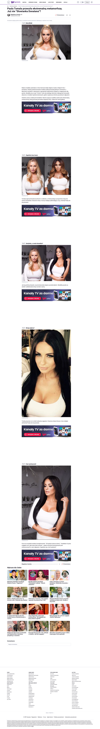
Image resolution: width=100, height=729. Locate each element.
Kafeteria (30, 691)
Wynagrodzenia (31, 705)
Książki (30, 685)
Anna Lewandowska (10, 673)
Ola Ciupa (52, 673)
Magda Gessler (31, 679)
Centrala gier (31, 702)
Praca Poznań (74, 693)
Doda (51, 678)
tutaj (32, 726)
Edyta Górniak (31, 673)
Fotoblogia (31, 697)
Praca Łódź (74, 690)
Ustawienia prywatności (70, 717)
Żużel (30, 703)
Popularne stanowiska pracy (77, 708)
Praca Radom (74, 694)
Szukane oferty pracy (76, 706)
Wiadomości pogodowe (54, 690)
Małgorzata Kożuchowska (33, 675)
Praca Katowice (75, 700)
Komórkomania (31, 694)
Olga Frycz (74, 675)
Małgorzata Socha (10, 679)
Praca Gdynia (74, 697)
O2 (50, 693)
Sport (8, 685)
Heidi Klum (52, 676)
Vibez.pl (51, 688)
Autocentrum (31, 699)
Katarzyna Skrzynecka (54, 675)
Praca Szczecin (74, 696)
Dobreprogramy (31, 693)
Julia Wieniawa (10, 675)
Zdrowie (8, 694)
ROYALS (65, 2)
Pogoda (8, 697)
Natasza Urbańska (75, 678)
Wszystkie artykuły (53, 684)
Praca (8, 696)
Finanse (8, 690)
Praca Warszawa (75, 687)
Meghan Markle (10, 678)
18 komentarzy (60, 15)
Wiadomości (9, 684)
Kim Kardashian (53, 679)
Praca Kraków (74, 688)
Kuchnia (30, 687)
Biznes (8, 687)
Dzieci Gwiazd (42, 2)
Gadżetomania (31, 696)
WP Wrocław (31, 700)
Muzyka (24, 2)
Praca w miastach (75, 702)
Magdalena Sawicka (15, 14)
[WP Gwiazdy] (17, 2)
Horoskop (30, 688)
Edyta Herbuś (74, 679)
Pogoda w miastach (54, 691)
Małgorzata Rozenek (32, 678)
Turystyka (30, 690)
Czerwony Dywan (33, 2)
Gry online (9, 699)
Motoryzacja (9, 691)
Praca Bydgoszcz (75, 699)
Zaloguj (87, 2)
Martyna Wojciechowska (76, 681)
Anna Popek (52, 681)
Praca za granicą (75, 703)
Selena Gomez (31, 676)
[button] (82, 2)
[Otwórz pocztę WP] (78, 2)
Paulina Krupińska (75, 673)
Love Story (51, 2)
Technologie (9, 688)
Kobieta (8, 693)
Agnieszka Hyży (10, 681)
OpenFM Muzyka (53, 687)
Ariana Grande (9, 676)
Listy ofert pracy (75, 705)
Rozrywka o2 (31, 706)
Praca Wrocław (74, 691)
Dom (29, 684)
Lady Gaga (31, 681)
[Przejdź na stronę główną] (8, 3)
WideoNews (59, 2)
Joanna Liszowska (75, 676)
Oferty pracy (74, 685)
